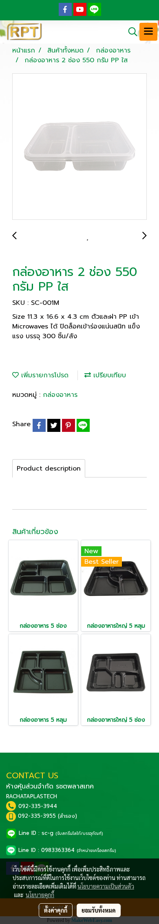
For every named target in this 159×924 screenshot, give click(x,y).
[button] (130, 31)
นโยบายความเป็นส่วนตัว (105, 886)
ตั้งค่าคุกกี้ (55, 910)
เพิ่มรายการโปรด (43, 375)
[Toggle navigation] (148, 32)
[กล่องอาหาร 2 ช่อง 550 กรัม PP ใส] (79, 147)
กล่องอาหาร (60, 395)
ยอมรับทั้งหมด (99, 910)
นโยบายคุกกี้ (40, 894)
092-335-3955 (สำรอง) (47, 816)
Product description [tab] (49, 468)
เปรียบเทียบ (108, 375)
